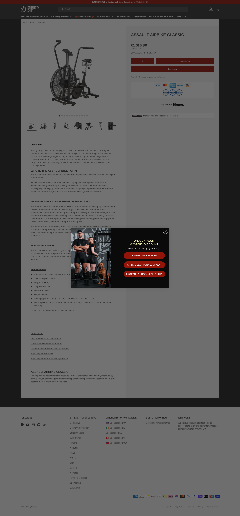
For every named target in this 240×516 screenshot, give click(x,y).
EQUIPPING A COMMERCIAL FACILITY (144, 274)
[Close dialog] (165, 231)
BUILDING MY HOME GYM (144, 255)
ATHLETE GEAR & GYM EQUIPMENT (144, 264)
